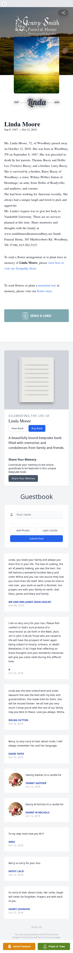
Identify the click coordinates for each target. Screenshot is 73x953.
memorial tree (47, 285)
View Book (17, 428)
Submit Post (36, 538)
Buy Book (37, 428)
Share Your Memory (23, 478)
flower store (44, 291)
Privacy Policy (26, 937)
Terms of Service (46, 937)
